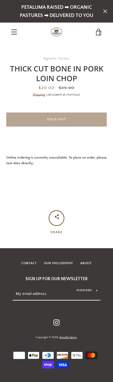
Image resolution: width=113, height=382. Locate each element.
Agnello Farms (68, 337)
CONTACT (29, 263)
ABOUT (86, 263)
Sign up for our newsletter (56, 278)
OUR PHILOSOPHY (58, 263)
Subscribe (84, 290)
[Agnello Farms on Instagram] (56, 322)
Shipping (39, 95)
